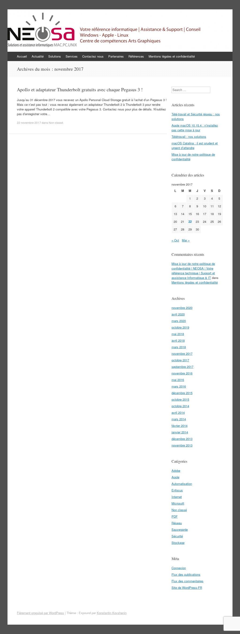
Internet (177, 497)
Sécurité (177, 536)
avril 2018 (178, 340)
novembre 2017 (182, 353)
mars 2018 (179, 347)
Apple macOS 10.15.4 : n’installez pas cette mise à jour (195, 127)
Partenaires (116, 56)
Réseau (177, 523)
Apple (175, 477)
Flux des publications (186, 574)
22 (190, 221)
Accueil (22, 56)
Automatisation (182, 483)
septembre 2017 (182, 366)
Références (136, 56)
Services (72, 56)
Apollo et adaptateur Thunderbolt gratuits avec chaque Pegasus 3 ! (80, 89)
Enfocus (177, 490)
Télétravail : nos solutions (189, 136)
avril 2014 (178, 412)
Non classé (56, 123)
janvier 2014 (180, 432)
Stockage (178, 542)
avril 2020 (178, 314)
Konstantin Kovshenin (112, 613)
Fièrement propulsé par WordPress (40, 613)
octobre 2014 (180, 406)
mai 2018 (178, 334)
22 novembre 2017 (29, 123)
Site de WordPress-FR (187, 587)
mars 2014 (179, 419)
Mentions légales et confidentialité (172, 56)
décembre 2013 (182, 438)
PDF (175, 516)
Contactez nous (93, 56)
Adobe (176, 470)
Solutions (54, 56)
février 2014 (180, 425)
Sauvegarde (180, 529)
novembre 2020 (182, 307)
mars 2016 (179, 386)
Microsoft (178, 503)
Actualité (38, 56)
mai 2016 (178, 379)
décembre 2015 (182, 393)
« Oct (175, 240)
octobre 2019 (180, 327)
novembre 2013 (182, 445)
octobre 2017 (180, 360)
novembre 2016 (182, 373)
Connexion (179, 568)
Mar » (186, 240)
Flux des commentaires (187, 581)
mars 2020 (179, 321)
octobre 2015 (180, 399)
